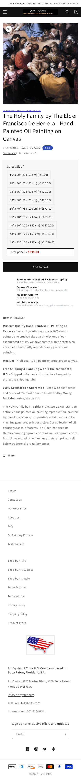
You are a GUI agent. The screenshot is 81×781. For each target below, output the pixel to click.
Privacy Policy (16, 605)
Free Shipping (9, 153)
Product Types (17, 623)
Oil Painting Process (20, 535)
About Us (14, 517)
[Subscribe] (64, 734)
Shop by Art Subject (20, 569)
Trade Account (17, 587)
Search (12, 491)
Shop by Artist (17, 560)
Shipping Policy (17, 614)
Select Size (15, 166)
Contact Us (15, 499)
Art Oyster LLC (44, 773)
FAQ (10, 526)
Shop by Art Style (19, 578)
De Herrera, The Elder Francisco (22, 110)
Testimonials (16, 544)
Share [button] (11, 455)
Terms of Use (16, 596)
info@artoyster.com (21, 695)
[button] (5, 12)
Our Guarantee (17, 508)
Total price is (24, 252)
